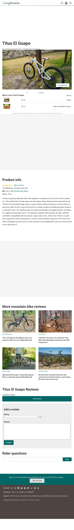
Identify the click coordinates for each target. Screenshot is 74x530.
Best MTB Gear (47, 496)
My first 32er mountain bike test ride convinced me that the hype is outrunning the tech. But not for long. (54, 377)
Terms (32, 500)
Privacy (37, 500)
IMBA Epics (36, 496)
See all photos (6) (62, 85)
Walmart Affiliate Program (62, 106)
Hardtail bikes (43, 371)
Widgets (31, 492)
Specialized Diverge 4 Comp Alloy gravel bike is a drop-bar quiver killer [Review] (18, 376)
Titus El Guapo (36, 48)
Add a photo (32, 93)
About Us (15, 492)
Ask (67, 459)
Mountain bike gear (7, 48)
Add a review (19, 185)
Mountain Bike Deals (60, 496)
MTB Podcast (14, 496)
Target (69, 100)
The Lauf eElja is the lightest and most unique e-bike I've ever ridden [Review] (17, 339)
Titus (10, 194)
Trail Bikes (41, 334)
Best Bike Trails (26, 496)
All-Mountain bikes (27, 48)
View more (37, 399)
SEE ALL (69, 95)
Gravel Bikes (6, 371)
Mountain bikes (17, 48)
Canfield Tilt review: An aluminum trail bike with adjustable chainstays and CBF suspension (54, 340)
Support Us (23, 492)
